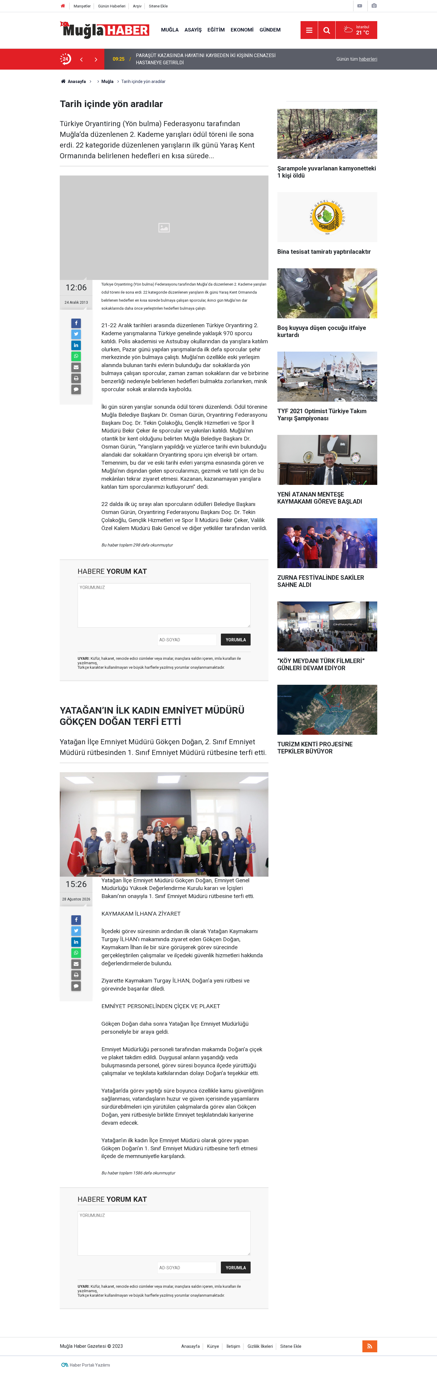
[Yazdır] (76, 378)
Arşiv (137, 6)
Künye (213, 1346)
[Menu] (309, 30)
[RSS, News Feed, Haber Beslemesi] (369, 1346)
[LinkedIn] (76, 345)
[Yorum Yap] (76, 389)
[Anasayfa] (63, 6)
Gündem (270, 30)
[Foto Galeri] (374, 6)
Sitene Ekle (158, 6)
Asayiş (193, 30)
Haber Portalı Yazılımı (90, 1365)
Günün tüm (357, 59)
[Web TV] (359, 6)
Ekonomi (242, 30)
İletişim (233, 1346)
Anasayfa (190, 1346)
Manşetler (82, 6)
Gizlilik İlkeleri (260, 1346)
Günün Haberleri (111, 6)
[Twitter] (76, 334)
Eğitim (216, 30)
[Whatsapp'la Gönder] (76, 356)
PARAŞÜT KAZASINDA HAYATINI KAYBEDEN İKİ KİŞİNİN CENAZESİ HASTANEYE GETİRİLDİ (206, 59)
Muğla (170, 30)
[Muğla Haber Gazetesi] (104, 29)
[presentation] (81, 59)
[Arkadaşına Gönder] (76, 367)
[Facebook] (76, 323)
